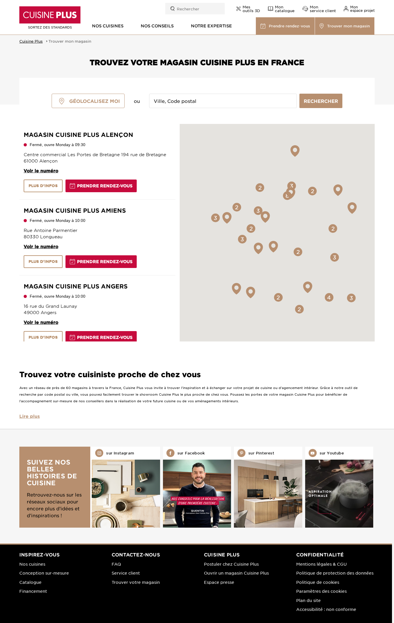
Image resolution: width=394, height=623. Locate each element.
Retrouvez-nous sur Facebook (197, 487)
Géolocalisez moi (94, 101)
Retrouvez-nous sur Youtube (339, 487)
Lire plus (29, 416)
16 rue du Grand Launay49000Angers (50, 309)
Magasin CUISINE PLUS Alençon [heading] (78, 134)
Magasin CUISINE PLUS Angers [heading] (75, 286)
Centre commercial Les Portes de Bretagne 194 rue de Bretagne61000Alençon (95, 157)
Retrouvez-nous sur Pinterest (268, 487)
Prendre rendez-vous (104, 185)
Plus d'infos (43, 185)
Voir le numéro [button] (41, 170)
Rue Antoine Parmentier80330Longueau (50, 233)
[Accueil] (49, 15)
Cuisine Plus (31, 41)
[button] (359, 8)
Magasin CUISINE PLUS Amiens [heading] (75, 210)
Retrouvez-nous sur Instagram (126, 487)
